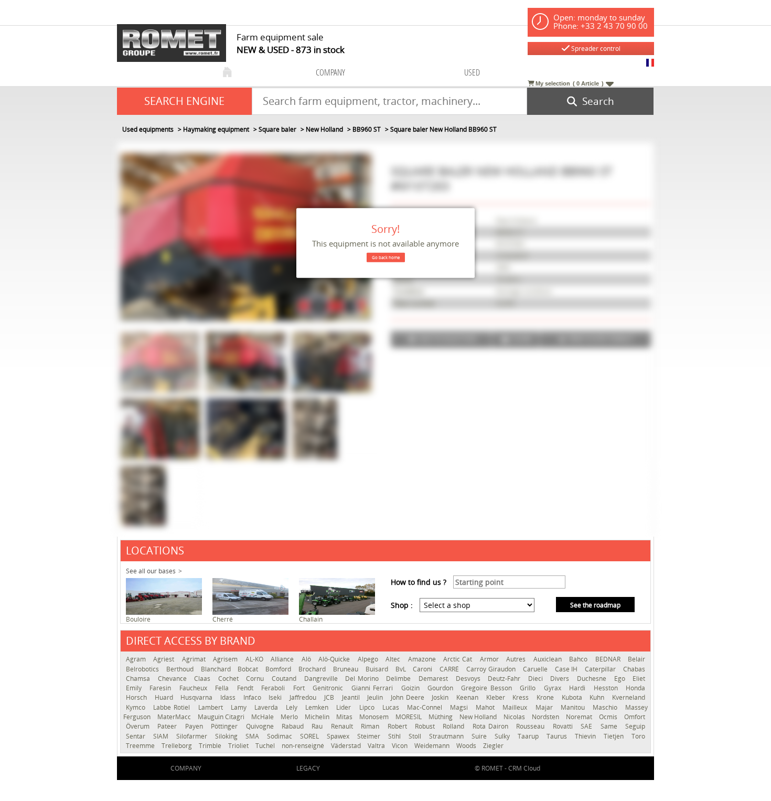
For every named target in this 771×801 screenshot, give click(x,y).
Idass (229, 697)
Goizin (411, 687)
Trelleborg (178, 745)
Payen (195, 726)
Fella (223, 687)
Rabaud (294, 726)
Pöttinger (225, 726)
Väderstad (346, 745)
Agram (137, 659)
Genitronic (329, 687)
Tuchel (265, 745)
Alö (307, 659)
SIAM (162, 736)
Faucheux (194, 687)
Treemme (141, 745)
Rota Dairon (492, 726)
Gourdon (441, 687)
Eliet (639, 678)
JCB (330, 697)
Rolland (455, 726)
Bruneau (346, 669)
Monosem (374, 716)
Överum (139, 726)
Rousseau (531, 726)
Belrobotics (143, 669)
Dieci (536, 678)
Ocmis (609, 716)
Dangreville (322, 678)
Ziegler (493, 745)
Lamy (240, 707)
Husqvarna (197, 697)
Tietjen (615, 736)
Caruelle (536, 669)
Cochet (229, 678)
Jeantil (352, 697)
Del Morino (363, 678)
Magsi (460, 707)
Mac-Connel (426, 707)
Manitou (574, 707)
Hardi (578, 687)
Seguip (635, 726)
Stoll (416, 736)
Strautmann (447, 736)
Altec (393, 659)
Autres (517, 659)
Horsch (137, 697)
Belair (636, 659)
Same (610, 726)
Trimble (211, 745)
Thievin (586, 736)
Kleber (497, 697)
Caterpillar (601, 669)
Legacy (308, 768)
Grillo (529, 687)
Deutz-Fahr (505, 678)
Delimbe (399, 678)
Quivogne (261, 726)
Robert (399, 726)
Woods (467, 745)
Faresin (161, 687)
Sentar (137, 736)
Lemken (318, 707)
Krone (546, 697)
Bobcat (249, 669)
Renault (343, 726)
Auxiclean (548, 659)
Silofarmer (193, 736)
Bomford (279, 669)
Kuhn (598, 697)
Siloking (227, 736)
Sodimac (281, 736)
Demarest (435, 678)
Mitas (345, 716)
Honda (635, 687)
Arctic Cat (459, 659)
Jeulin (376, 697)
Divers (561, 678)
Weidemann (432, 745)
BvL (401, 669)
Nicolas (515, 716)
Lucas (392, 707)
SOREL (311, 736)
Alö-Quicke (335, 659)
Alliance (283, 659)
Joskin (441, 697)
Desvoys (469, 678)
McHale (263, 716)
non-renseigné (304, 745)
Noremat (580, 716)
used (472, 72)
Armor (490, 659)
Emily (135, 687)
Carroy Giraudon (492, 669)
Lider (345, 707)
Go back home (386, 257)
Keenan (468, 697)
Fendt (246, 687)
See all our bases (151, 571)
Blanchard (217, 669)
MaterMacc (174, 716)
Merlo (290, 716)
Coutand (285, 678)
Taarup (529, 736)
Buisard (378, 669)
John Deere (408, 697)
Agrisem (226, 659)
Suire (480, 736)
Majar (545, 707)
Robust (426, 726)
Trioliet (239, 745)
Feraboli (274, 687)
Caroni (423, 669)
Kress (521, 697)
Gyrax (554, 687)
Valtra (377, 745)
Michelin (318, 716)
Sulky (503, 736)
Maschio (606, 707)
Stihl (395, 736)
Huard (165, 697)
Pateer (168, 726)
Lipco (368, 707)
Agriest (164, 659)
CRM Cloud (524, 768)
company (330, 72)
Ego (621, 678)
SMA (253, 736)
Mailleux (516, 707)
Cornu (256, 678)
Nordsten (546, 716)
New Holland (478, 716)
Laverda (267, 707)
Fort (300, 687)
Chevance (173, 678)
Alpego (369, 659)
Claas (203, 678)
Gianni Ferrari (373, 687)
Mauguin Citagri (222, 716)
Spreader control (595, 48)
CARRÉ (450, 669)
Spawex (339, 736)
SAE (588, 726)
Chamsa (139, 678)
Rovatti (564, 726)
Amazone (423, 659)
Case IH (567, 669)
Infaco (253, 697)
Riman (371, 726)
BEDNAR (609, 659)
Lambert (212, 707)
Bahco (579, 659)
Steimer (370, 736)
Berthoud (181, 669)
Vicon (400, 745)
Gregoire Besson (488, 687)
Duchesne (593, 678)
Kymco (137, 707)
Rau (318, 726)
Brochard (313, 669)
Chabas (634, 669)
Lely (293, 707)
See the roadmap (595, 605)
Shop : (402, 605)
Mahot (486, 707)
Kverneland (628, 697)
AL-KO (255, 659)
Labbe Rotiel (172, 707)
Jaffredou (304, 697)
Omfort (634, 716)
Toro (638, 736)
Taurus (558, 736)
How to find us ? (418, 582)
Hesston (607, 687)
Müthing (441, 716)
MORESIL (409, 716)
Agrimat (195, 659)
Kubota (573, 697)
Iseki (276, 697)
